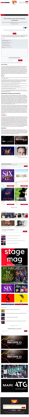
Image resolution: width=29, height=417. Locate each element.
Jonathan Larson (4, 35)
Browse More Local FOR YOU (22, 157)
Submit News (15, 411)
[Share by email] (27, 27)
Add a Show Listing (7, 2)
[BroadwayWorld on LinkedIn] (15, 410)
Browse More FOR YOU (14, 325)
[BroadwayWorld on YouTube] (19, 410)
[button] (27, 15)
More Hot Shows (8, 304)
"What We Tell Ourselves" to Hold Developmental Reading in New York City (6, 45)
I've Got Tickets (10, 204)
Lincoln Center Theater (12, 125)
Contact (10, 411)
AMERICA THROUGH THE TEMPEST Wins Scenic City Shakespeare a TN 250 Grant (7, 43)
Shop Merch (3, 2)
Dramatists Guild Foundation (8, 82)
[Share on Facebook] (24, 27)
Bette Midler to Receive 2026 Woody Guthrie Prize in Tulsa (7, 47)
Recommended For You (4, 307)
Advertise (5, 411)
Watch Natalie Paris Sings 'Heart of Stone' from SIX (12, 238)
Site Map (20, 411)
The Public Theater (21, 107)
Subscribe (25, 231)
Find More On (14, 207)
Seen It (4, 204)
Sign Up (14, 33)
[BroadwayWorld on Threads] (18, 410)
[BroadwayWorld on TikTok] (16, 410)
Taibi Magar (26, 117)
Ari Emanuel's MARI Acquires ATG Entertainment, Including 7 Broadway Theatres (11, 392)
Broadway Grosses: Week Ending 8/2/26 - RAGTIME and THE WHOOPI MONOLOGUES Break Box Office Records (14, 363)
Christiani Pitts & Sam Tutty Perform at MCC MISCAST (12, 243)
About (7, 411)
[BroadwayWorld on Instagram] (13, 410)
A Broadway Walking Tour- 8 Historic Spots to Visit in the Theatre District (11, 378)
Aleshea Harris (16, 97)
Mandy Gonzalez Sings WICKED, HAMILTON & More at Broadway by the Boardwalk (15, 240)
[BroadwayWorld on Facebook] (12, 410)
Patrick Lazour (6, 116)
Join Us (12, 411)
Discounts (21, 304)
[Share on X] (25, 27)
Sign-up (24, 1)
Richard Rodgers (8, 131)
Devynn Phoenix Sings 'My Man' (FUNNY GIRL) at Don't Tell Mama (13, 235)
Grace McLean (4, 64)
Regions (18, 411)
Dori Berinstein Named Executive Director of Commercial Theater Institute (7, 40)
